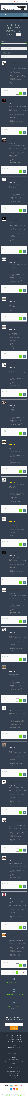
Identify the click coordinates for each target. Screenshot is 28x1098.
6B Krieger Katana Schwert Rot (15, 139)
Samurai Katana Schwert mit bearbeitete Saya (15, 219)
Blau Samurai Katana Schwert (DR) (16, 629)
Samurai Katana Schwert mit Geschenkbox (14, 667)
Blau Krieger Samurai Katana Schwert (16, 589)
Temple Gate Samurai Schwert (16, 781)
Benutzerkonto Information (14, 1071)
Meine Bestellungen (14, 1073)
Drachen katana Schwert (14, 364)
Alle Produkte (14, 1080)
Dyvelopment (20, 1095)
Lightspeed (8, 1095)
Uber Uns (14, 1057)
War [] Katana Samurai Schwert (16, 518)
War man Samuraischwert (14, 857)
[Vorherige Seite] (3, 972)
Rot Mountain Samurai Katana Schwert (16, 100)
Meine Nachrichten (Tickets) (14, 1075)
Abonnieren (14, 1028)
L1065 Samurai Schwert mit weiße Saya (17, 402)
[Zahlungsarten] (6, 1086)
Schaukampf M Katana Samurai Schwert (17, 441)
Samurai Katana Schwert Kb (14, 934)
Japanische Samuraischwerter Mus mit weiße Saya (17, 895)
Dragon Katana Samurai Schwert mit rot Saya (17, 819)
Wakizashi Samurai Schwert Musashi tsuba (17, 707)
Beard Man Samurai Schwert (15, 744)
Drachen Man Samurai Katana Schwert (16, 62)
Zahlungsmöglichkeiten (14, 1059)
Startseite (3, 20)
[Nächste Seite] (3, 975)
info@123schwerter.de (14, 1047)
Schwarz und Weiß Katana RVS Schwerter (17, 298)
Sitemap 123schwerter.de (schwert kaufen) (14, 1062)
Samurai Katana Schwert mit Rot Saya (16, 179)
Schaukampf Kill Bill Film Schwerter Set (16, 479)
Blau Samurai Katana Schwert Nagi (16, 258)
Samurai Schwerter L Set (16, 326)
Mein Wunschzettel (14, 1077)
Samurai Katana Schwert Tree (14, 552)
